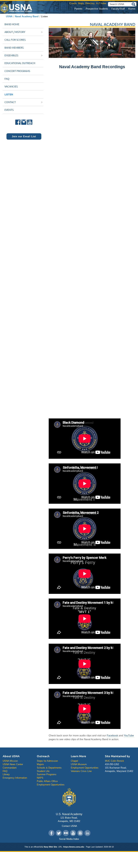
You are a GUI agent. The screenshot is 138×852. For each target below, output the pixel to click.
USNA (9, 16)
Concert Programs (17, 71)
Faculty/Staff (118, 8)
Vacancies (11, 86)
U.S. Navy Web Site (48, 847)
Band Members (14, 47)
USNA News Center (13, 764)
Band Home (11, 24)
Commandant (10, 767)
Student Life (43, 771)
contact (10, 102)
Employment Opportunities (51, 784)
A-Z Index (101, 3)
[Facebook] (18, 121)
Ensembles (11, 55)
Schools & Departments (49, 767)
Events (73, 3)
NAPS (40, 777)
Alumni (131, 8)
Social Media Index (69, 839)
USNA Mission (10, 761)
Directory (90, 3)
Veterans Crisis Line (81, 771)
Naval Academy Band (26, 16)
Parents (78, 8)
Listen (8, 94)
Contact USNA (69, 826)
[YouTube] (29, 121)
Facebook (112, 735)
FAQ (6, 78)
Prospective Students (97, 8)
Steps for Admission (47, 761)
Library (6, 774)
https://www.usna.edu (73, 847)
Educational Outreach (19, 63)
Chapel (74, 761)
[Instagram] (23, 121)
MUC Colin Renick (114, 761)
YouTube (129, 735)
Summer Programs (46, 774)
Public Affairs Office (47, 781)
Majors (40, 764)
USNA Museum (79, 764)
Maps (81, 3)
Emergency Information (15, 777)
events (8, 109)
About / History (15, 32)
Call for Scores (15, 39)
